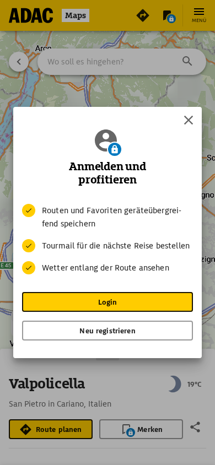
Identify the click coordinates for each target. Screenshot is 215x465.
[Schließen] (188, 120)
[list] (107, 239)
